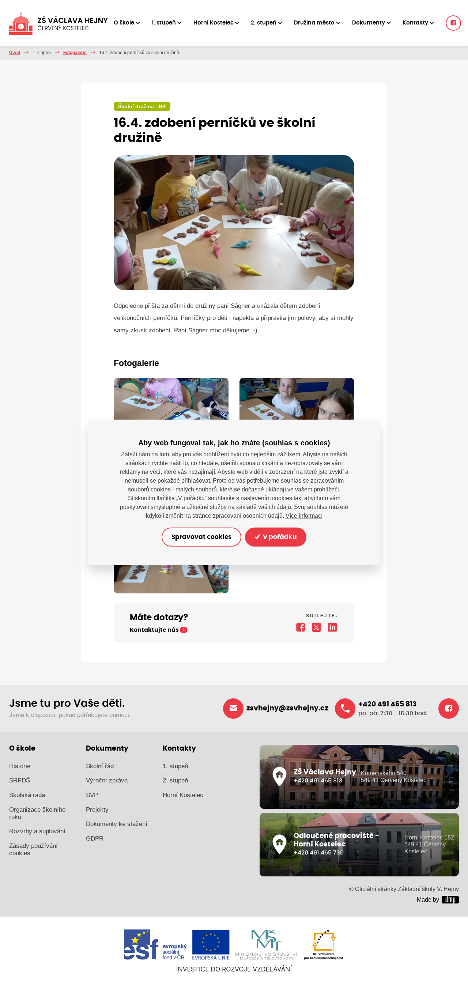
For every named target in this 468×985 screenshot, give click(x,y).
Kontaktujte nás (154, 630)
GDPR (94, 838)
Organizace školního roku (37, 813)
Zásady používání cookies (33, 849)
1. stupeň (175, 766)
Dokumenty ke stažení (116, 823)
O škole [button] (124, 23)
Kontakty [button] (415, 23)
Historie (19, 766)
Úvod (14, 52)
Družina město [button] (314, 23)
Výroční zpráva (107, 780)
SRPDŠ (19, 780)
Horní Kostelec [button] (213, 23)
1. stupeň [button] (164, 23)
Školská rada (27, 795)
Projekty (97, 809)
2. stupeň (175, 780)
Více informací (304, 516)
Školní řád (100, 766)
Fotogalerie (75, 52)
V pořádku (279, 537)
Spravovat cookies (201, 537)
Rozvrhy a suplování (37, 831)
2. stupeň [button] (263, 23)
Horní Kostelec (183, 795)
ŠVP (92, 795)
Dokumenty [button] (368, 23)
